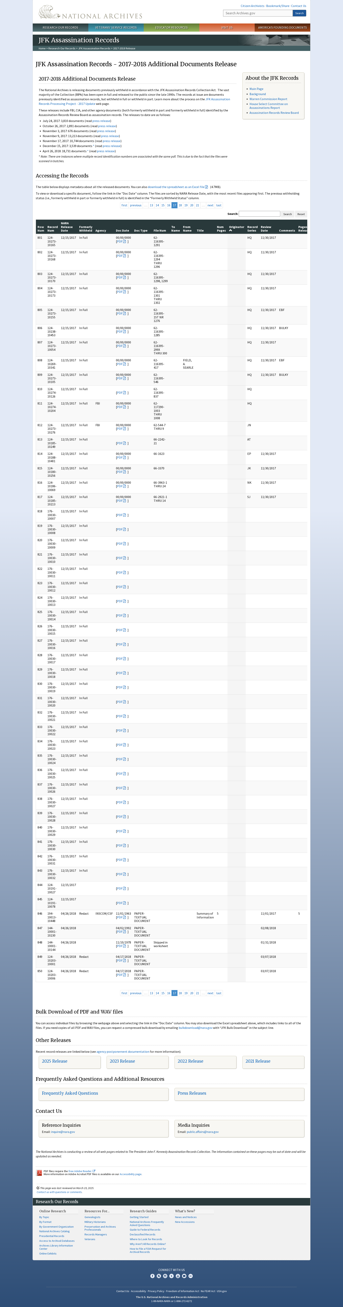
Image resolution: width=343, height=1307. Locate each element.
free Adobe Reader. (80, 1171)
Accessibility (138, 1291)
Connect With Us (171, 1270)
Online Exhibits (48, 1253)
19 (186, 205)
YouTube (177, 1276)
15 (163, 205)
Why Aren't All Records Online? (148, 1244)
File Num (160, 230)
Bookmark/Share (277, 6)
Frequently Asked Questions (70, 1093)
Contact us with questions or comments (59, 1192)
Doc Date (122, 230)
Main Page (256, 89)
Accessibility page (131, 1174)
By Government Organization (56, 1226)
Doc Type (140, 230)
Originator (236, 227)
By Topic (44, 1217)
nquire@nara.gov (63, 1132)
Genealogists (92, 1217)
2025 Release (54, 1061)
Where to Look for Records (146, 1239)
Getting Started (139, 1217)
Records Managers (96, 1234)
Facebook (152, 1276)
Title (200, 230)
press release (101, 121)
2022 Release (190, 1061)
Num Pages (221, 228)
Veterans (90, 1239)
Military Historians (95, 1222)
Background (258, 94)
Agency (100, 230)
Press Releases (192, 1093)
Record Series (252, 228)
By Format (45, 1222)
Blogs (184, 1276)
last (219, 205)
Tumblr (171, 1276)
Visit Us (227, 27)
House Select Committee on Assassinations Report (269, 106)
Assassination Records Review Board (274, 113)
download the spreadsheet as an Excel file (176, 187)
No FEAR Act (208, 1291)
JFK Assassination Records (94, 48)
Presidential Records (51, 1236)
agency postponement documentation (122, 1052)
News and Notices (186, 1217)
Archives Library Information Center (56, 1247)
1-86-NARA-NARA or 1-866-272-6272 (171, 1301)
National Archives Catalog (54, 1231)
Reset (301, 214)
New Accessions (185, 1222)
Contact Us (298, 6)
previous (136, 205)
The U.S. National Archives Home (90, 12)
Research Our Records (60, 27)
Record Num (52, 228)
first (124, 205)
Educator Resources (171, 27)
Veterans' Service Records (116, 27)
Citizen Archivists (252, 6)
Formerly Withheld (85, 228)
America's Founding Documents (282, 27)
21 (197, 205)
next (210, 205)
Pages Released (305, 228)
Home (42, 48)
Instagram (165, 1276)
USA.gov (222, 1291)
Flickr (190, 1276)
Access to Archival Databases (57, 1241)
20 (191, 205)
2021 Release (258, 1061)
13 (151, 205)
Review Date (266, 228)
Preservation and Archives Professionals (100, 1228)
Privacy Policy (156, 1291)
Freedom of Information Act (182, 1291)
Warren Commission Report (268, 99)
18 (180, 205)
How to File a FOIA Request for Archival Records (148, 1250)
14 (157, 205)
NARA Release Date (67, 226)
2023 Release (122, 1061)
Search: (232, 214)
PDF (119, 241)
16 (168, 205)
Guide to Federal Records (145, 1229)
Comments (287, 230)
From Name (187, 228)
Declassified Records (142, 1234)
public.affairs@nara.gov (203, 1132)
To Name (175, 228)
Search (299, 13)
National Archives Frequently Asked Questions (147, 1223)
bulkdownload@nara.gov (195, 1028)
